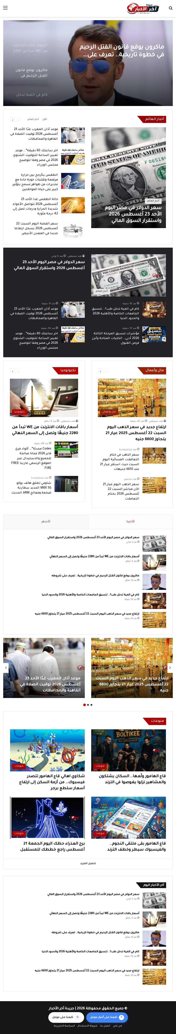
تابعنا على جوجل (65, 1017)
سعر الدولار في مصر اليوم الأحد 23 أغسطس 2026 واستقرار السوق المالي (93, 537)
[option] (88, 63)
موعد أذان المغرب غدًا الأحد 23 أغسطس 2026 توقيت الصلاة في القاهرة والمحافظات (34, 134)
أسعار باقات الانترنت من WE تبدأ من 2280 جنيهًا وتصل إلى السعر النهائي (94, 556)
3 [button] (84, 705)
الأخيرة (130, 521)
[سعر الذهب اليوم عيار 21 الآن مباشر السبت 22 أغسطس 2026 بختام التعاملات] (154, 485)
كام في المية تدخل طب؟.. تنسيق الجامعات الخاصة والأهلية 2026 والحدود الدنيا (120, 51)
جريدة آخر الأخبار (61, 1009)
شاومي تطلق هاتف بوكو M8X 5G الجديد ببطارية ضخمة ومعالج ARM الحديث (31, 488)
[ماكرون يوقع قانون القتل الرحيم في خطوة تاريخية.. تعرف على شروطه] (154, 582)
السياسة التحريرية (64, 1026)
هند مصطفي (74, 256)
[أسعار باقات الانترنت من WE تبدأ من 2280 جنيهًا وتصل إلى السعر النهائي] (154, 563)
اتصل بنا (105, 1026)
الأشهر (45, 521)
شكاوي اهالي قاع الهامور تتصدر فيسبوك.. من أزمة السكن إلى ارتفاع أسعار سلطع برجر (52, 782)
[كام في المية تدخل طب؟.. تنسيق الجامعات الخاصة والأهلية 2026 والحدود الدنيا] (88, 63)
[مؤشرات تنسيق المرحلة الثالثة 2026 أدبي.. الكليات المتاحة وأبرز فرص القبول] (154, 334)
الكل (44, 119)
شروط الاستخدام (87, 1026)
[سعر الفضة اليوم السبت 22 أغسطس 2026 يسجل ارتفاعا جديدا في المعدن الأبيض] (73, 230)
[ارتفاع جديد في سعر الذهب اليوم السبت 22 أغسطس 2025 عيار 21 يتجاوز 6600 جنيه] (154, 620)
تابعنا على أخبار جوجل (106, 1017)
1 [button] (91, 705)
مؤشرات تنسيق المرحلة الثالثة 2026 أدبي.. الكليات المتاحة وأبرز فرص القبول (115, 338)
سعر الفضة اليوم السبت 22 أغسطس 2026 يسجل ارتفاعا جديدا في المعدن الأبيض (36, 228)
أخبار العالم (33, 119)
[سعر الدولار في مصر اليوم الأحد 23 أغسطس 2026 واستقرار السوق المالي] (128, 177)
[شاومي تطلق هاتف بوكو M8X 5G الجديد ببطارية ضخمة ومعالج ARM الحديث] (66, 484)
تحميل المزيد (88, 863)
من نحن (117, 1026)
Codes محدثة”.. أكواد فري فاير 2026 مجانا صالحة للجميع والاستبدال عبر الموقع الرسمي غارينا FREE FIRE (31, 458)
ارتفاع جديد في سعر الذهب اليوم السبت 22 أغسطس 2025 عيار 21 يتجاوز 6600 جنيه (136, 433)
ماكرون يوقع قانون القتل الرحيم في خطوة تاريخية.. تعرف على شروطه (95, 575)
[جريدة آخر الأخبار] (142, 8)
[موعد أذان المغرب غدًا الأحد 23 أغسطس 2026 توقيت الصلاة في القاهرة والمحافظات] (73, 135)
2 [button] (88, 705)
